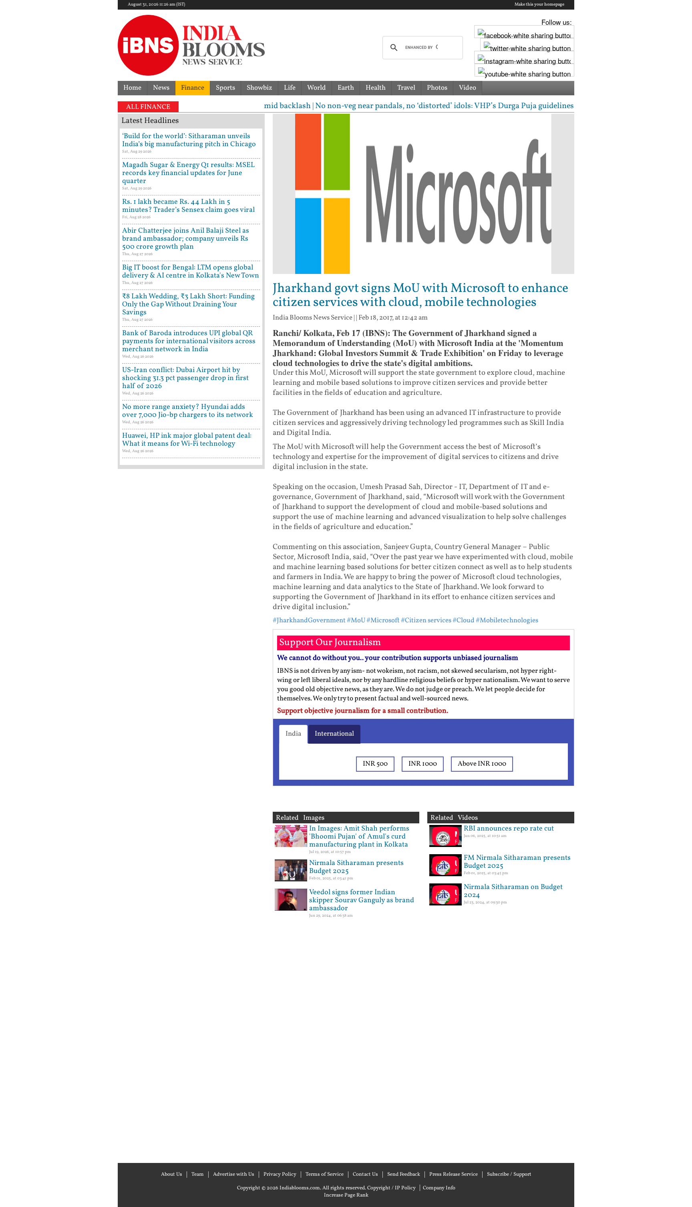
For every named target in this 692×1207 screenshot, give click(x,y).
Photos (437, 88)
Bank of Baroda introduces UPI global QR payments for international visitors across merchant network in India (188, 341)
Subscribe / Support (509, 1174)
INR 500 (375, 763)
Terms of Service (325, 1174)
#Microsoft (383, 620)
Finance (192, 88)
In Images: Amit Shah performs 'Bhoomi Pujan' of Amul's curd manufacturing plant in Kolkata (359, 837)
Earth (346, 88)
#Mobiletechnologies (507, 620)
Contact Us (365, 1174)
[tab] (293, 734)
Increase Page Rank (346, 1195)
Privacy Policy (280, 1174)
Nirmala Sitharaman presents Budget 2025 (356, 867)
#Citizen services (426, 620)
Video (467, 88)
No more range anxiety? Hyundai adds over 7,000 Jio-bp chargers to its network (187, 411)
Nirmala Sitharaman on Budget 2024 (513, 891)
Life (290, 88)
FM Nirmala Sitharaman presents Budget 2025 (517, 862)
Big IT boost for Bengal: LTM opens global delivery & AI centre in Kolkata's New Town (190, 272)
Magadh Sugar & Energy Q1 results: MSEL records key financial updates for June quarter (188, 173)
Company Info (439, 1188)
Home (132, 88)
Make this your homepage (539, 4)
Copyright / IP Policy (391, 1188)
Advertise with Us (233, 1174)
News (161, 88)
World (316, 88)
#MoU (356, 620)
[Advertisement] (191, 815)
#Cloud (464, 620)
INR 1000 (422, 763)
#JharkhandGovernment (309, 620)
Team (197, 1174)
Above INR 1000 (482, 763)
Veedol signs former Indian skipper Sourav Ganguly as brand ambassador (361, 900)
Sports (225, 88)
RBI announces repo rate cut (509, 829)
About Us (171, 1174)
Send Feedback (403, 1174)
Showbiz (259, 88)
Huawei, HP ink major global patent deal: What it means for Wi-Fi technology (186, 440)
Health (376, 88)
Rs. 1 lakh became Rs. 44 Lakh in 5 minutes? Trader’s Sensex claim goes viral (188, 206)
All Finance (148, 107)
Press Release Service (453, 1174)
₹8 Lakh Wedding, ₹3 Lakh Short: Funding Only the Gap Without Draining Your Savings (188, 305)
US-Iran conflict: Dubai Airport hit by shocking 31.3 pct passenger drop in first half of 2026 (185, 378)
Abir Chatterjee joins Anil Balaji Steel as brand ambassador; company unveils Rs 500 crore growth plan (185, 239)
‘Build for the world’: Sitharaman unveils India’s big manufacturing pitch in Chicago (189, 140)
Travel (406, 88)
